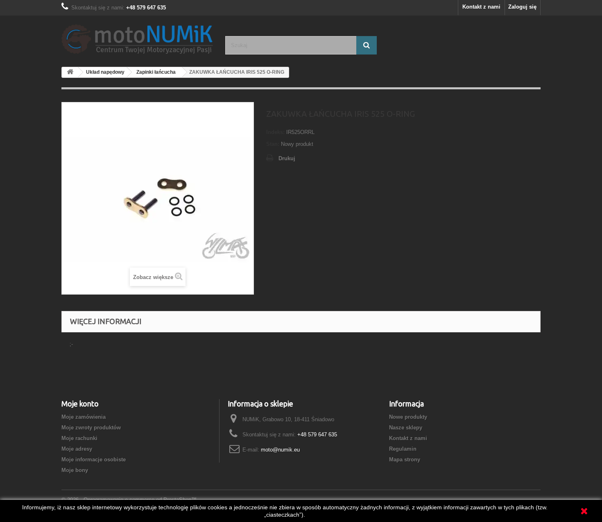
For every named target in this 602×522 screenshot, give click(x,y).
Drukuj (286, 158)
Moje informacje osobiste (93, 459)
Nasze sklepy (405, 427)
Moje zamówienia (83, 417)
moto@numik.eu (280, 450)
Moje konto (80, 403)
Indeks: (275, 132)
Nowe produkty (408, 417)
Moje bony (74, 470)
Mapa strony (404, 459)
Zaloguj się (522, 7)
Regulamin (402, 449)
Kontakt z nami (481, 7)
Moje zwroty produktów (91, 427)
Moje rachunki (79, 438)
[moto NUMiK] (137, 38)
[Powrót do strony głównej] (70, 72)
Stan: (272, 144)
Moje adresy (76, 449)
